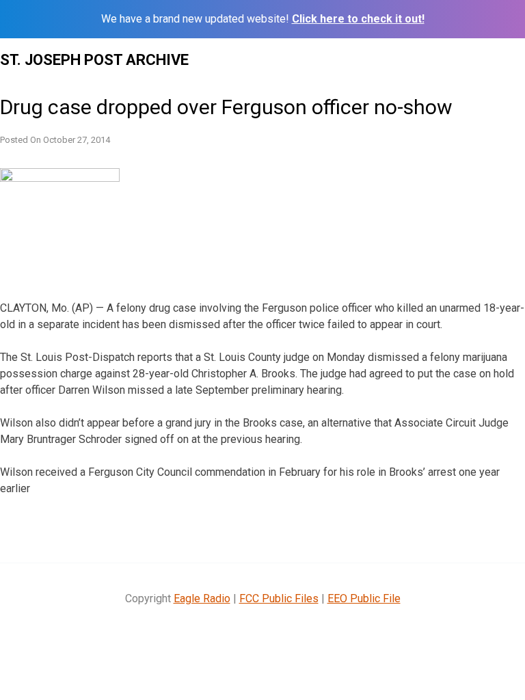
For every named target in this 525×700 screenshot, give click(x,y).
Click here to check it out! (358, 18)
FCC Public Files (279, 598)
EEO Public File (364, 598)
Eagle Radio (202, 598)
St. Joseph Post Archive (94, 59)
